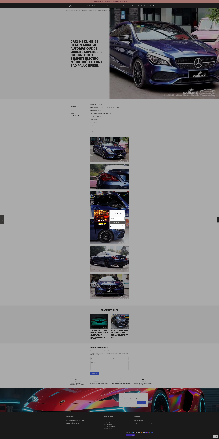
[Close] (124, 211)
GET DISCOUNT (117, 222)
